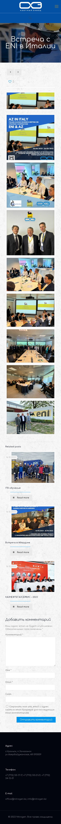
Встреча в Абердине (17, 542)
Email (9, 682)
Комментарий (14, 635)
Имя (8, 670)
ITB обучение (13, 488)
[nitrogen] (30, 6)
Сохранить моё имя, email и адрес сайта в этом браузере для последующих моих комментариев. (29, 710)
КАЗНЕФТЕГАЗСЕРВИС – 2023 (21, 597)
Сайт (8, 694)
